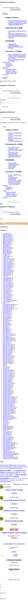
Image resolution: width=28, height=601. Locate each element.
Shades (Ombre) (7, 429)
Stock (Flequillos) (7, 439)
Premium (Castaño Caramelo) (14, 521)
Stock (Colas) (6, 435)
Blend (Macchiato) (7, 244)
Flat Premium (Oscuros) (8, 339)
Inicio (4, 223)
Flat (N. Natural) (7, 324)
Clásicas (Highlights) (8, 266)
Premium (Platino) (7, 390)
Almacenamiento (21, 55)
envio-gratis (5, 470)
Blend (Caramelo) (7, 240)
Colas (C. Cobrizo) (7, 283)
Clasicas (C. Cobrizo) (8, 260)
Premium (5, 368)
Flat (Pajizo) (6, 325)
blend (10, 465)
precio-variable (21, 474)
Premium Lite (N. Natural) (9, 407)
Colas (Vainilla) (6, 301)
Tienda (4, 126)
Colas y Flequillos (22, 54)
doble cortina (16, 468)
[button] (0, 82)
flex (19, 472)
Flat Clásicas (6, 332)
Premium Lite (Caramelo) (9, 400)
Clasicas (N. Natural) (8, 270)
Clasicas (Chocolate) (8, 264)
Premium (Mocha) (7, 382)
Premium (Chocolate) (8, 376)
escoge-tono (13, 470)
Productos (5, 414)
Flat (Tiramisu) (6, 329)
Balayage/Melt (19, 46)
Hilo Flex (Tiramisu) (8, 362)
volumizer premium (5, 481)
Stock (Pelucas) (6, 441)
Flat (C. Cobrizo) (7, 313)
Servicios (5, 423)
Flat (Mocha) (6, 323)
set (22, 480)
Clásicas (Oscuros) (7, 272)
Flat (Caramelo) (6, 316)
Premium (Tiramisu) (7, 391)
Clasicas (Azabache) (8, 258)
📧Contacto (6, 74)
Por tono (5, 367)
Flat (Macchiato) (7, 320)
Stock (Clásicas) (7, 434)
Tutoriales (5, 185)
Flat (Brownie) (6, 312)
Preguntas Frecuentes (11, 69)
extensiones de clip (11, 472)
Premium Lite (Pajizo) (8, 410)
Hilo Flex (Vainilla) (7, 363)
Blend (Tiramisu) (7, 252)
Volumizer (5, 450)
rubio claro (19, 478)
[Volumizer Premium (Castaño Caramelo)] (12, 528)
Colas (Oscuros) (7, 296)
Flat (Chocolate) (7, 317)
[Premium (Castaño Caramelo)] (12, 518)
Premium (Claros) (7, 378)
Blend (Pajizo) (6, 249)
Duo (12, 48)
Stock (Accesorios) (7, 431)
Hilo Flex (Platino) (7, 360)
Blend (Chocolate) (7, 241)
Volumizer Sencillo (7, 455)
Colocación (8, 63)
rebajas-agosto (6, 419)
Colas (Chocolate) (7, 287)
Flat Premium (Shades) (8, 340)
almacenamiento (4, 465)
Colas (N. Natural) (7, 295)
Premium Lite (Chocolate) (9, 402)
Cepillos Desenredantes (13, 184)
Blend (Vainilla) (6, 253)
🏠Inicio (5, 12)
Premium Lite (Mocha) (8, 406)
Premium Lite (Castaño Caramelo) (14, 510)
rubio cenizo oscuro (13, 478)
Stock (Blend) (6, 433)
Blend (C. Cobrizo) (7, 238)
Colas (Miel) (6, 292)
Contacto (5, 197)
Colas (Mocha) (6, 293)
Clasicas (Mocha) (7, 269)
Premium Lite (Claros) (8, 403)
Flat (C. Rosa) (6, 315)
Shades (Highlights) (7, 427)
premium (2, 476)
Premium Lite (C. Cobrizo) (9, 398)
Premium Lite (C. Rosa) (8, 399)
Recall (4, 421)
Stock (4, 430)
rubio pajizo (25, 478)
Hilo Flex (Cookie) (7, 352)
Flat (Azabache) (7, 311)
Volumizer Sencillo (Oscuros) (10, 458)
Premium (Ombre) (7, 384)
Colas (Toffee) (6, 300)
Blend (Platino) (6, 250)
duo (21, 468)
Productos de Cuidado (8, 417)
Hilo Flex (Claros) (7, 351)
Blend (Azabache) (7, 236)
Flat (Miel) (5, 321)
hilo (21, 472)
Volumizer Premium (7, 451)
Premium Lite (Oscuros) (8, 408)
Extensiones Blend (22, 35)
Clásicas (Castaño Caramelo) (14, 490)
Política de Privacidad (11, 73)
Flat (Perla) (5, 327)
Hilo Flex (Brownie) (8, 346)
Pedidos (5, 78)
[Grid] (13, 483)
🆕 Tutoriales (6, 62)
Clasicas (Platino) (7, 274)
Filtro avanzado (4, 226)
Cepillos (5, 254)
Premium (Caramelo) (8, 375)
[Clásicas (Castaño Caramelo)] (4, 486)
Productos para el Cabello (14, 181)
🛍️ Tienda (5, 14)
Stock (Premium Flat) (8, 442)
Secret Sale (5, 422)
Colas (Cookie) (6, 289)
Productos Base (6, 415)
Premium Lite (6, 395)
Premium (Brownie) (7, 371)
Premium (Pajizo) (7, 387)
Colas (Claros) (6, 288)
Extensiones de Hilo (7, 307)
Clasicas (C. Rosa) (7, 261)
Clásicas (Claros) (7, 265)
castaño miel (16, 466)
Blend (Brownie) (7, 237)
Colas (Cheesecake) (7, 285)
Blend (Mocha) (6, 246)
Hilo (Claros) (6, 341)
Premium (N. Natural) (8, 383)
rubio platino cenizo (10, 480)
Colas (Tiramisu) (7, 299)
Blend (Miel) (6, 245)
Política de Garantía (10, 70)
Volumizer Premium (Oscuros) (10, 454)
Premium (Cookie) (7, 379)
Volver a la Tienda (15, 9)
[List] (14, 483)
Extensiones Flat (21, 33)
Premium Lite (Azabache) (9, 396)
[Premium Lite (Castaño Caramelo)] (12, 507)
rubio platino (3, 480)
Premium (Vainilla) (7, 392)
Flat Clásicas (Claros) (8, 333)
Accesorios (5, 233)
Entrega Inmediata (22, 23)
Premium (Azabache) (8, 370)
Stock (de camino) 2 (7, 438)
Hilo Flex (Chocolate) (8, 350)
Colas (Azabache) (7, 277)
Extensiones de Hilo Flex (14, 156)
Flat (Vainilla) (6, 331)
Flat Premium (6, 336)
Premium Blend (6, 394)
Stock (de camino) (7, 437)
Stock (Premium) (7, 449)
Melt (4, 364)
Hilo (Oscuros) (6, 343)
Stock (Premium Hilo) (8, 445)
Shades (4, 425)
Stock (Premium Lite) (8, 446)
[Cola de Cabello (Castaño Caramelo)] (12, 497)
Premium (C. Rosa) (7, 374)
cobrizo (2, 468)
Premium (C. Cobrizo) (8, 372)
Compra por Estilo (22, 20)
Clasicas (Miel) (6, 268)
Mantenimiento (9, 65)
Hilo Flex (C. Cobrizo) (8, 347)
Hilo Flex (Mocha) (7, 355)
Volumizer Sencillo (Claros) (9, 457)
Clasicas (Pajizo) (7, 273)
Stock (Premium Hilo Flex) (9, 443)
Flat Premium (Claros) (8, 337)
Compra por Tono (22, 22)
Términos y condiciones (11, 72)
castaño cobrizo (9, 466)
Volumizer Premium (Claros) (10, 453)
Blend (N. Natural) (7, 248)
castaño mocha (23, 466)
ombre (14, 474)
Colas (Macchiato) (7, 291)
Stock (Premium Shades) (9, 447)
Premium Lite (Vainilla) (8, 412)
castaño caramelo (17, 465)
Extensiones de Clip (13, 148)
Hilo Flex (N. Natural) (8, 356)
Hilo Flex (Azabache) (8, 344)
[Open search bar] (14, 96)
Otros (4, 366)
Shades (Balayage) (7, 426)
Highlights (16, 45)
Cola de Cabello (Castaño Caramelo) (14, 500)
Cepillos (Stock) (7, 256)
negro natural (9, 474)
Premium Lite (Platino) (8, 411)
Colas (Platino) (6, 297)
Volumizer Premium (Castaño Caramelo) (14, 532)
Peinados (8, 66)
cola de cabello (8, 468)
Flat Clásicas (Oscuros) (8, 335)
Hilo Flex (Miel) (7, 354)
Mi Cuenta (5, 77)
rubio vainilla (18, 480)
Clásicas (5, 257)
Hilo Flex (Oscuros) (7, 358)
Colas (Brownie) (7, 281)
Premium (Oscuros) (7, 386)
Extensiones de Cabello (8, 304)
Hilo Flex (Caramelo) (8, 348)
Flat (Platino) (6, 328)
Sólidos (14, 44)
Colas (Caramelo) (7, 284)
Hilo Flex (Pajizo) (7, 359)
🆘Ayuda (5, 67)
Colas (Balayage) (7, 279)
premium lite (9, 476)
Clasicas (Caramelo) (7, 262)
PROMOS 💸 (19, 24)
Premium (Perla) (7, 388)
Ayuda (4, 190)
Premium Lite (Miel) (8, 404)
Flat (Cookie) (6, 319)
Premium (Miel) (6, 380)
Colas (4, 276)
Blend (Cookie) (6, 242)
